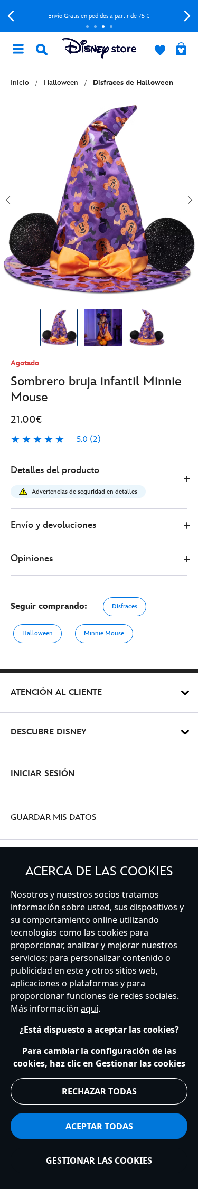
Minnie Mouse (104, 633)
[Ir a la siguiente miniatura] (190, 200)
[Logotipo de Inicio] (99, 48)
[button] (99, 481)
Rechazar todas (99, 1091)
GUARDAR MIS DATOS (54, 818)
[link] (56, 440)
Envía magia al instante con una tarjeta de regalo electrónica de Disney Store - (104, 16)
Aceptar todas (99, 1126)
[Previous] (11, 16)
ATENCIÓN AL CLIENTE (56, 692)
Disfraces (124, 606)
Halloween (37, 633)
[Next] (187, 16)
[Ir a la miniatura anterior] (8, 200)
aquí (89, 1008)
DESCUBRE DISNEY (49, 732)
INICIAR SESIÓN (42, 774)
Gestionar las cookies (99, 1160)
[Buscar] (41, 49)
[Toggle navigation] (18, 48)
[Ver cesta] (181, 49)
